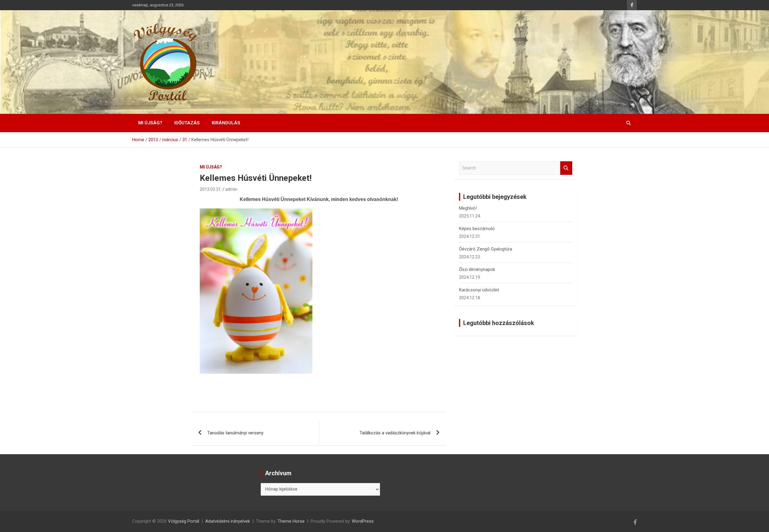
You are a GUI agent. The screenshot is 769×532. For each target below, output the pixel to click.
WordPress (363, 521)
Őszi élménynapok (477, 269)
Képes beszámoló (477, 228)
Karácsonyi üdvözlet (479, 290)
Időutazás (187, 123)
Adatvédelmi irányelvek (227, 521)
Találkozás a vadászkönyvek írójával (395, 433)
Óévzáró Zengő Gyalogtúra (485, 249)
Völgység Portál (183, 521)
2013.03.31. (211, 189)
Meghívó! (468, 208)
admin (231, 189)
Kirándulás (226, 123)
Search (566, 168)
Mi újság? (150, 123)
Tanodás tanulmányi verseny (235, 433)
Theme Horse (291, 521)
